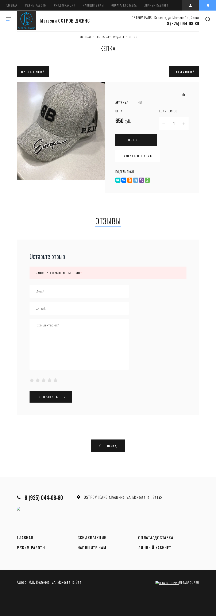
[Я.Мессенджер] (117, 180)
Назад (112, 445)
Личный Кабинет (156, 5)
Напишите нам (93, 5)
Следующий (184, 71)
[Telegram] (135, 180)
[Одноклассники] (129, 180)
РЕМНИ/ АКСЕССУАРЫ (110, 37)
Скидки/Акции (65, 5)
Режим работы (36, 5)
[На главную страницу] (26, 20)
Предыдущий (33, 71)
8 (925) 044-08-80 (183, 23)
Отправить (48, 396)
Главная (12, 5)
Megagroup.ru (189, 582)
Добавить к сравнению (183, 94)
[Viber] (141, 180)
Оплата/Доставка (124, 5)
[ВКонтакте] (123, 180)
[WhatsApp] (147, 180)
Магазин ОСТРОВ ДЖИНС (65, 20)
